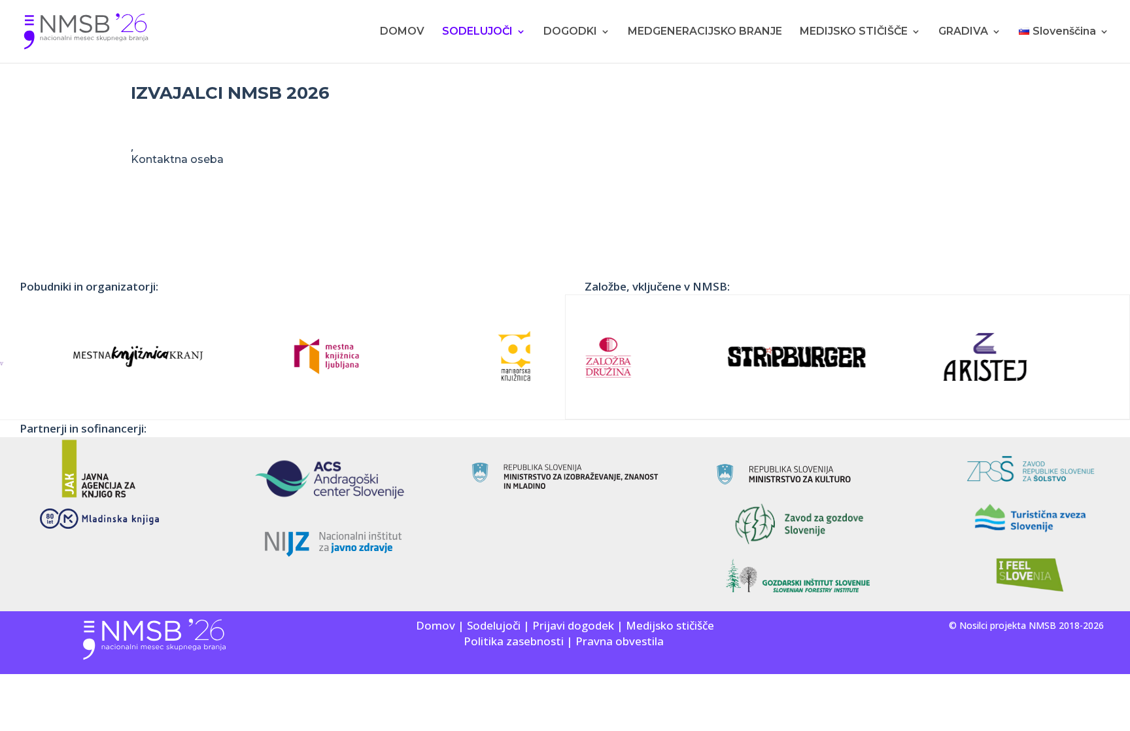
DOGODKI (570, 32)
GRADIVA (963, 32)
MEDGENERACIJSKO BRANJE (705, 32)
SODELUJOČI (477, 32)
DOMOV (402, 32)
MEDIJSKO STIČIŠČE (854, 32)
